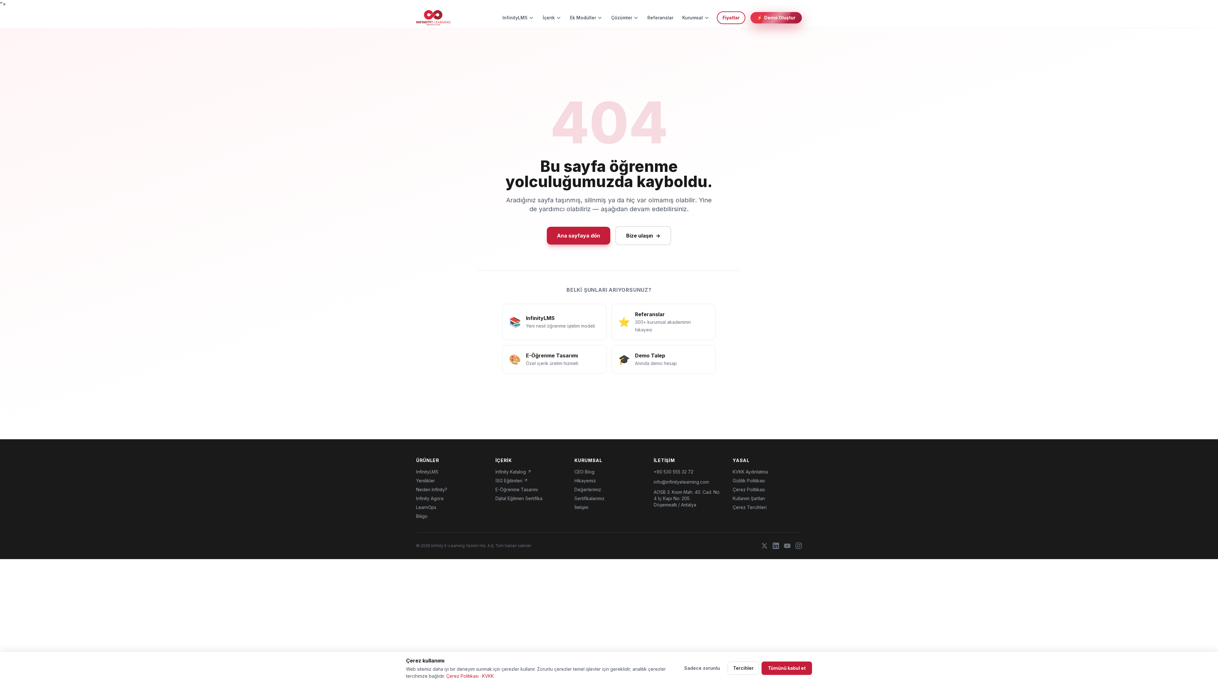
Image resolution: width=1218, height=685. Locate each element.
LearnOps (426, 507)
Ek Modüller (583, 17)
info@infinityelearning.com (681, 482)
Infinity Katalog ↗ (513, 471)
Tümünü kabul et (787, 668)
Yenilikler (425, 480)
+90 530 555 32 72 (673, 471)
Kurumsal (692, 17)
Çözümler (621, 17)
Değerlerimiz (587, 489)
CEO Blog (584, 471)
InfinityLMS (514, 17)
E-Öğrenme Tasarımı (516, 489)
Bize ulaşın (643, 235)
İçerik (549, 17)
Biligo (422, 516)
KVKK (488, 676)
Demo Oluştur (776, 17)
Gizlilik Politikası (749, 480)
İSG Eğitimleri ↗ (511, 480)
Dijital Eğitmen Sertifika (518, 498)
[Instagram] (799, 546)
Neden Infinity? (431, 489)
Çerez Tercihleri (750, 507)
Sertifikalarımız (589, 498)
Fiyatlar (731, 17)
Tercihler (743, 668)
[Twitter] (764, 546)
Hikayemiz (585, 480)
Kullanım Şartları (749, 498)
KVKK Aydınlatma (750, 471)
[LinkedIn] (776, 546)
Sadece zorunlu (702, 668)
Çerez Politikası (749, 489)
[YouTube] (787, 546)
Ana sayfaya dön (578, 235)
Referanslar (660, 17)
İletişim (581, 507)
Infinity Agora (429, 498)
